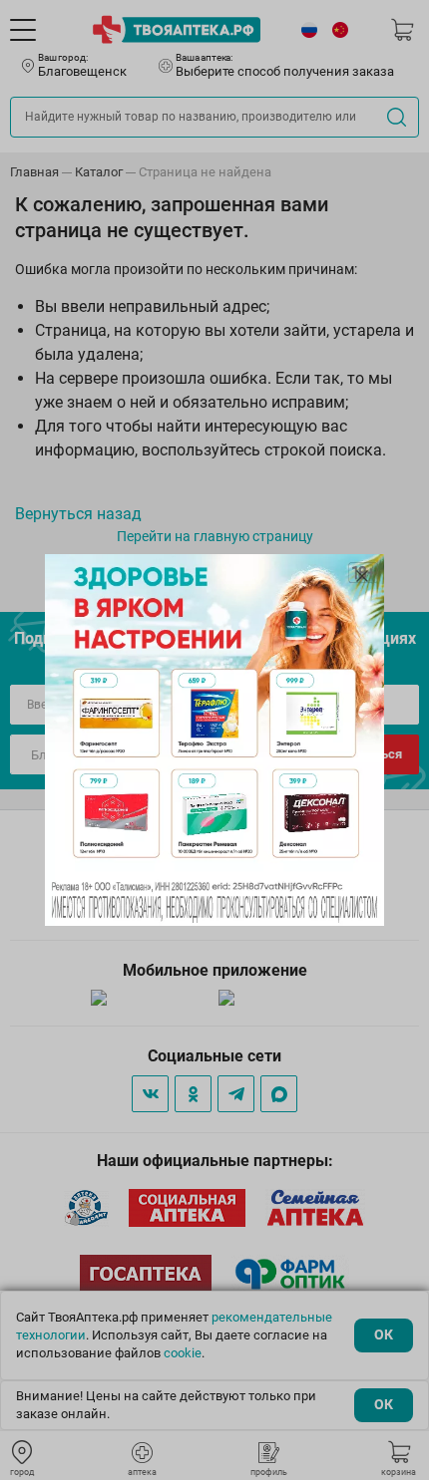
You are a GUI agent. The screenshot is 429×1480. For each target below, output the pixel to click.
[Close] (362, 576)
